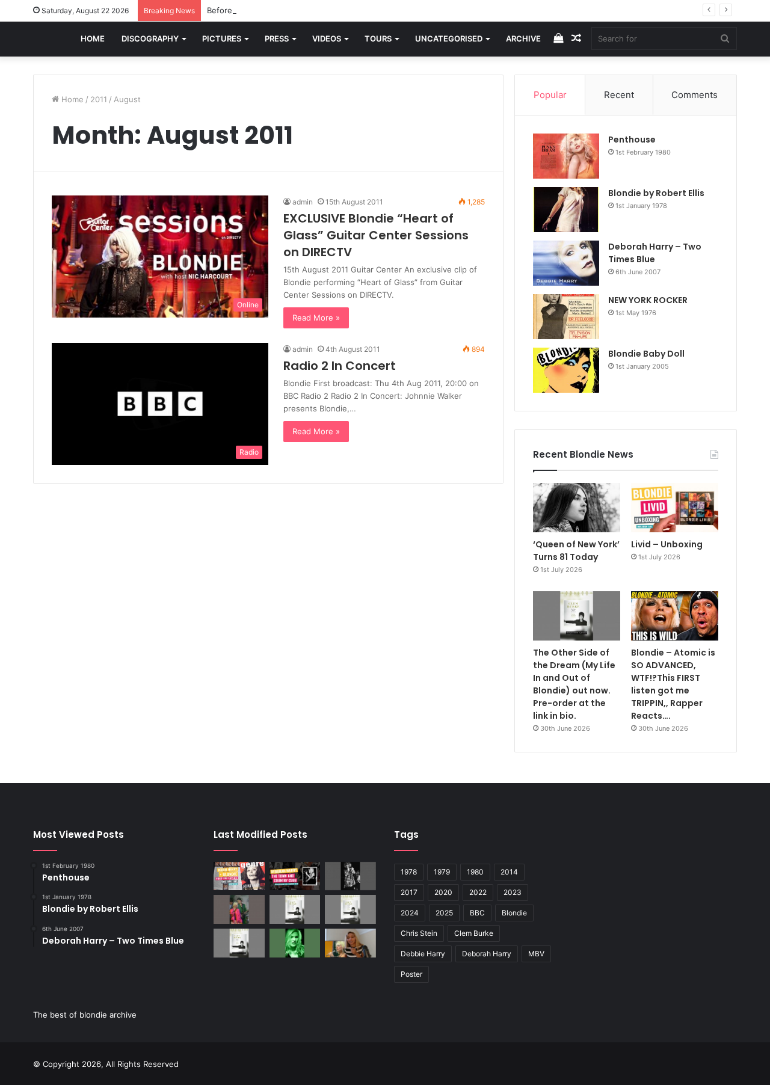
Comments (694, 94)
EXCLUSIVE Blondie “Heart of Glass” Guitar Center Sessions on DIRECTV (376, 235)
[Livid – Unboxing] (674, 507)
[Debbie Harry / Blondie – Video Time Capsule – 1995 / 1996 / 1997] (239, 876)
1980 (475, 871)
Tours (378, 38)
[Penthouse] (566, 156)
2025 (444, 912)
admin (302, 201)
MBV (536, 953)
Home (93, 38)
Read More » (316, 317)
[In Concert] (295, 876)
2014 (509, 871)
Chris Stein (419, 933)
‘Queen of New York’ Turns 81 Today (576, 550)
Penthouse (632, 140)
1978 (409, 871)
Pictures (221, 38)
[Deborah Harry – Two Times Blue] (566, 263)
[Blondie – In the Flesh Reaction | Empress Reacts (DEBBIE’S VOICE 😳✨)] (350, 943)
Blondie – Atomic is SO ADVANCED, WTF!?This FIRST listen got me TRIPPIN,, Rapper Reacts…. (673, 684)
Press (277, 38)
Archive (523, 38)
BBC (477, 912)
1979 (442, 871)
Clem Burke (473, 933)
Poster (411, 974)
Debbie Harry (423, 953)
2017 (409, 892)
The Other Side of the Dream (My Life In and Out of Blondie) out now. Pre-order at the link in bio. (574, 684)
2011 (98, 99)
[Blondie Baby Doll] (566, 370)
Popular (550, 94)
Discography (150, 38)
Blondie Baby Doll (646, 354)
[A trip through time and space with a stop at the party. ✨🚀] (350, 876)
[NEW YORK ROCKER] (566, 316)
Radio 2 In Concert (339, 365)
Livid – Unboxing (667, 544)
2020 (443, 892)
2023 (513, 892)
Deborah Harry (486, 953)
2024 (410, 912)
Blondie (514, 912)
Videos (326, 38)
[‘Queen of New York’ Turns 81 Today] (576, 507)
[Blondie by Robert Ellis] (566, 209)
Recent (619, 94)
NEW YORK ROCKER (648, 300)
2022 (478, 892)
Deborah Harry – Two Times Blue (654, 253)
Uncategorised (448, 38)
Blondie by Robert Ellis (656, 193)
